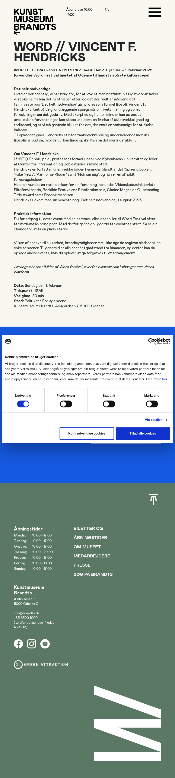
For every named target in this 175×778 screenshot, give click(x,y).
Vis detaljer (153, 419)
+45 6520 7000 (26, 618)
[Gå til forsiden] (35, 19)
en (107, 9)
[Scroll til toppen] (153, 499)
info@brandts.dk (26, 613)
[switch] (66, 404)
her (165, 379)
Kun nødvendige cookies (86, 433)
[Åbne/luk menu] (154, 12)
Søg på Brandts (93, 574)
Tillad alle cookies (143, 433)
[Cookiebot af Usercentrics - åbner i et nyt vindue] (151, 341)
